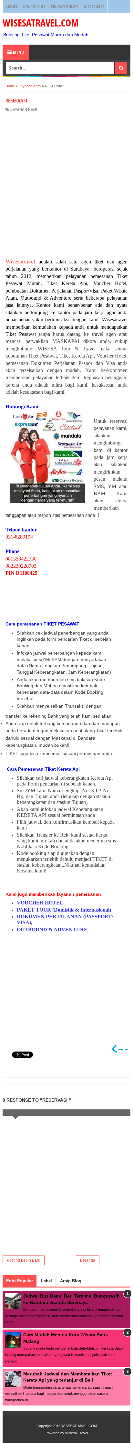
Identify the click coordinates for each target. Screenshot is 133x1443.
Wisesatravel (20, 261)
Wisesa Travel (76, 1433)
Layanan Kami (23, 110)
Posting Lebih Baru (23, 1260)
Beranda (87, 1260)
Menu (18, 52)
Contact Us (34, 6)
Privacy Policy (64, 6)
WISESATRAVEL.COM (41, 22)
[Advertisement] (66, 185)
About (11, 6)
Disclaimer (94, 6)
